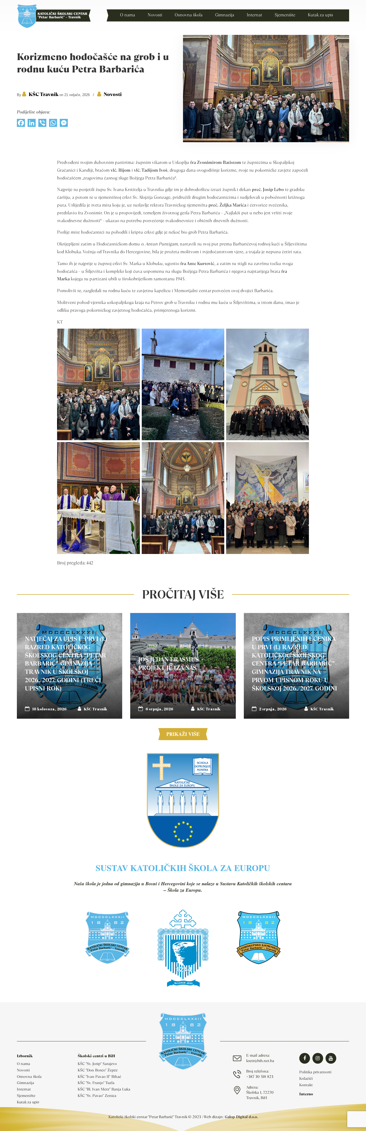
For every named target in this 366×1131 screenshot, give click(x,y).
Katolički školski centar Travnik (54, 16)
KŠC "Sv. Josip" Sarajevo (97, 1063)
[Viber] (42, 124)
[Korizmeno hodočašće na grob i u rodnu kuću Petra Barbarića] (266, 141)
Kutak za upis (28, 1102)
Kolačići (306, 1078)
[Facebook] (21, 124)
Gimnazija (25, 1082)
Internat (24, 1089)
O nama (23, 1063)
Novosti (113, 94)
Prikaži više (183, 733)
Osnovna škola (29, 1076)
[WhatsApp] (53, 124)
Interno (306, 1094)
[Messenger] (64, 124)
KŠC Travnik (43, 94)
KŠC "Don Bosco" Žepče (98, 1070)
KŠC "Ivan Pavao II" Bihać (99, 1076)
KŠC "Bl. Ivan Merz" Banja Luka (104, 1089)
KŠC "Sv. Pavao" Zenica (97, 1095)
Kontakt (306, 1085)
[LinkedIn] (32, 124)
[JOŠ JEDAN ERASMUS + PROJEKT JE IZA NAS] (183, 665)
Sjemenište (26, 1095)
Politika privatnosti (315, 1072)
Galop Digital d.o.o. (241, 1116)
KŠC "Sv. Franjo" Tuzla (96, 1082)
